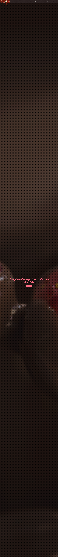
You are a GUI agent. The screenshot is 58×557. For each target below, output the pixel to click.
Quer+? (29, 1)
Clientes (48, 1)
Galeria (42, 1)
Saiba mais (29, 286)
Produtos (36, 1)
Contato (55, 1)
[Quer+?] (5, 2)
